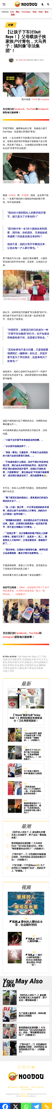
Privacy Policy (26, 1089)
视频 (13, 15)
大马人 (44, 659)
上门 (39, 656)
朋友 (22, 665)
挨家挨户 (43, 662)
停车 (19, 659)
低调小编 (22, 60)
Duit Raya (22, 656)
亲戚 (5, 659)
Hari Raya (31, 656)
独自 (31, 665)
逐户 (26, 668)
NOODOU (22, 1094)
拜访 (36, 662)
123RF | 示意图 (17, 182)
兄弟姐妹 (26, 659)
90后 (34, 12)
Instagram (43, 109)
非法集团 (38, 668)
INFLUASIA (25, 1096)
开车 (22, 662)
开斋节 (15, 662)
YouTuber (26, 12)
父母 (26, 665)
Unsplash (44, 99)
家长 (5, 662)
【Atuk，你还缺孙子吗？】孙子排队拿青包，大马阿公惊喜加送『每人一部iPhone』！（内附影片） (26, 591)
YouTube (31, 109)
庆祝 (10, 662)
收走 (5, 665)
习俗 (44, 656)
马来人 (6, 671)
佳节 (10, 659)
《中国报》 (25, 195)
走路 (12, 668)
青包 (31, 668)
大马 (12, 12)
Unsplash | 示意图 (18, 407)
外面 (33, 659)
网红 (18, 12)
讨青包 (6, 668)
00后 (41, 12)
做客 (14, 659)
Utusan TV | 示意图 (19, 299)
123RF (34, 99)
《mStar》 (12, 195)
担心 (31, 662)
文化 (17, 665)
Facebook (19, 109)
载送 (22, 668)
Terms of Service (37, 1087)
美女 (47, 12)
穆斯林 (42, 665)
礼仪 (36, 665)
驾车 (12, 671)
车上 (17, 668)
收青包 (11, 665)
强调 (26, 662)
